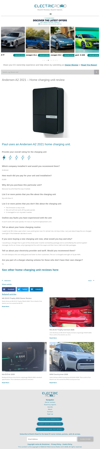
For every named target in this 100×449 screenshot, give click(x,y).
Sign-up (50, 414)
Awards (50, 407)
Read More (5, 306)
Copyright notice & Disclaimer (39, 444)
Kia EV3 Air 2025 (8, 374)
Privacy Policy (56, 444)
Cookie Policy (67, 444)
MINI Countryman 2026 (59, 374)
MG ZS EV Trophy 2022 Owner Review (17, 298)
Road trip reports (50, 404)
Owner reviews (50, 402)
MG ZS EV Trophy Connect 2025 (62, 330)
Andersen (26, 144)
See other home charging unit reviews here (30, 269)
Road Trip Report (89, 65)
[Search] (96, 72)
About (50, 409)
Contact (50, 412)
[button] (50, 13)
